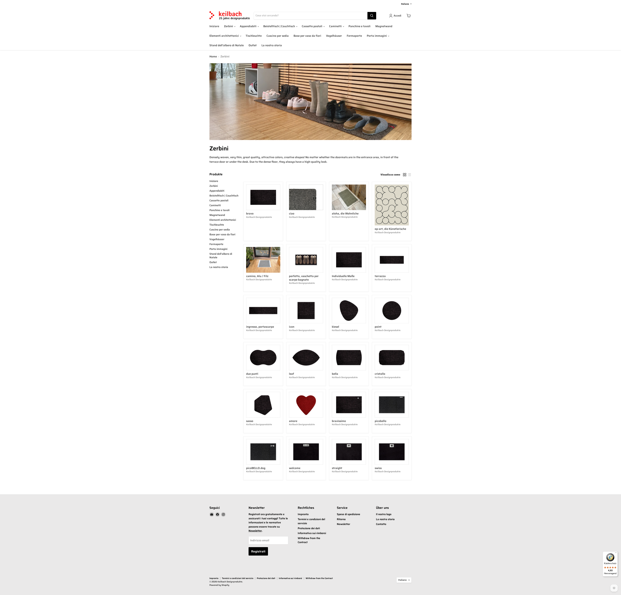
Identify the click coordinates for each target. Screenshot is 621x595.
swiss (378, 468)
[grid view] (404, 174)
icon (291, 327)
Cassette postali (312, 26)
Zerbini (229, 26)
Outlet (253, 45)
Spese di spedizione (348, 514)
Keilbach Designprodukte (259, 217)
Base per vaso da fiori (307, 36)
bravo (250, 213)
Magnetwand (383, 26)
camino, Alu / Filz (257, 276)
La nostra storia (271, 45)
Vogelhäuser (334, 36)
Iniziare (214, 26)
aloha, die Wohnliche (345, 213)
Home (213, 56)
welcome (294, 468)
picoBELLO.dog (255, 468)
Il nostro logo (383, 514)
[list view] (409, 174)
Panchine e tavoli (359, 26)
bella (335, 374)
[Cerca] (371, 15)
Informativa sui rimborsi (312, 533)
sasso (249, 421)
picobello (380, 421)
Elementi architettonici (224, 36)
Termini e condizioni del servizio (237, 578)
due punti (252, 374)
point (378, 327)
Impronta (303, 514)
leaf (291, 374)
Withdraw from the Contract (319, 578)
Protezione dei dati (309, 528)
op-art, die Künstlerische (390, 229)
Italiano (405, 4)
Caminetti (335, 26)
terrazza (380, 276)
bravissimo (339, 421)
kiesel (335, 327)
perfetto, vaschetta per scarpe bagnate (304, 278)
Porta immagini (377, 36)
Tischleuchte (254, 36)
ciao (291, 213)
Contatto (381, 524)
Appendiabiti (248, 26)
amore (293, 421)
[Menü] (616, 553)
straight (337, 468)
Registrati (258, 551)
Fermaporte (354, 36)
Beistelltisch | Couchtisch (279, 26)
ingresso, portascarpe (260, 327)
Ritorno (341, 519)
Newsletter (255, 531)
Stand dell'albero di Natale (226, 45)
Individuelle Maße (343, 276)
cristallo (380, 374)
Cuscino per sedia (278, 36)
